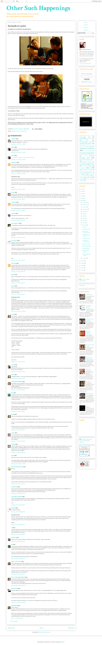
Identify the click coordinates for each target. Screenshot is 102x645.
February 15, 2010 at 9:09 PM (18, 534)
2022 (82, 189)
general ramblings (88, 148)
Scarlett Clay (14, 486)
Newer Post (11, 628)
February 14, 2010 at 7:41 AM (18, 483)
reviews (81, 171)
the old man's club (86, 229)
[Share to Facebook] (40, 129)
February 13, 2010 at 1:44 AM (18, 199)
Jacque (13, 274)
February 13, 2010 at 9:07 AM (18, 283)
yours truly (81, 180)
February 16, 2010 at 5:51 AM (18, 541)
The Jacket (88, 381)
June (84, 216)
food (88, 146)
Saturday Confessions (89, 171)
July (83, 213)
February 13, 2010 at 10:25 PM (18, 452)
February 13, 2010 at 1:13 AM (18, 189)
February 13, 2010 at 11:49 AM (18, 311)
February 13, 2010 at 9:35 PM (18, 441)
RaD (12, 392)
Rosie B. (13, 213)
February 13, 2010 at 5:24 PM (18, 390)
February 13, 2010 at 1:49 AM (18, 210)
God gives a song (86, 238)
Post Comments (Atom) (44, 632)
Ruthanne (13, 537)
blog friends (82, 285)
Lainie (12, 314)
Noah (89, 166)
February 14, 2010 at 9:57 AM (18, 493)
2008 (82, 263)
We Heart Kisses (85, 248)
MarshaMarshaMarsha (86, 49)
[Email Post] (32, 129)
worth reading (89, 179)
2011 (82, 198)
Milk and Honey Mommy (17, 466)
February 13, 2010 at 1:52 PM (18, 371)
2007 (82, 265)
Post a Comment (14, 621)
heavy (87, 406)
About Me (89, 135)
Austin (81, 139)
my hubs (92, 164)
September (85, 209)
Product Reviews (83, 169)
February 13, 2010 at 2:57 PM (18, 378)
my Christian (83, 164)
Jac (12, 544)
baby (87, 138)
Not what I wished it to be (90, 345)
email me (86, 27)
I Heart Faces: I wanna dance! (85, 241)
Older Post (71, 628)
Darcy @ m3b (14, 588)
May (84, 218)
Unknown (13, 202)
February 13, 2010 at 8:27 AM (18, 271)
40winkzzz (13, 162)
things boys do (88, 177)
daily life (13, 131)
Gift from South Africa (85, 251)
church (91, 138)
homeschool (19, 131)
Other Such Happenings (38, 7)
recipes (90, 169)
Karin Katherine (15, 223)
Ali (11, 527)
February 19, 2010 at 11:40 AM (18, 602)
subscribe (86, 30)
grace (12, 455)
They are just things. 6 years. (89, 357)
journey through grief (86, 157)
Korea (83, 161)
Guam (93, 152)
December (85, 202)
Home (41, 628)
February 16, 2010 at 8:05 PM (18, 558)
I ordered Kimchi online (86, 235)
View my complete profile (85, 63)
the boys (24, 131)
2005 (82, 270)
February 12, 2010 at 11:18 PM (18, 152)
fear (84, 146)
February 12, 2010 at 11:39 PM (18, 173)
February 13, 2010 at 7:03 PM (18, 411)
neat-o (84, 166)
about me (86, 25)
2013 (82, 193)
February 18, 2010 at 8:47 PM (18, 574)
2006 (82, 267)
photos (88, 168)
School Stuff (82, 172)
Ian (84, 156)
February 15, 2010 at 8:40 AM (18, 512)
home (86, 22)
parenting (81, 168)
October (84, 207)
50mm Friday (82, 135)
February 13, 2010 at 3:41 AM (18, 237)
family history (82, 145)
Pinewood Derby (89, 393)
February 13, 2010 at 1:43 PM (18, 361)
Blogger (63, 642)
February (85, 225)
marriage (81, 163)
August (84, 211)
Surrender (84, 227)
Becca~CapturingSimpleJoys (18, 577)
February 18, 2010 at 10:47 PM (18, 585)
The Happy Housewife (16, 496)
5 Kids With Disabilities (16, 381)
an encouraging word (86, 136)
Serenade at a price (86, 244)
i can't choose (89, 294)
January (84, 258)
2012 (82, 196)
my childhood (89, 163)
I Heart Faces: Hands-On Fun (86, 232)
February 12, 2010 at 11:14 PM (18, 144)
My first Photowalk (86, 246)
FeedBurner (89, 82)
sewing (90, 174)
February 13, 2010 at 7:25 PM (18, 430)
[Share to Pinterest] (41, 129)
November (85, 204)
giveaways (85, 150)
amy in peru (14, 240)
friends (92, 146)
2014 (82, 191)
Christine (13, 138)
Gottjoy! (13, 444)
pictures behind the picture (86, 254)
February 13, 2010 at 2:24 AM (18, 220)
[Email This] (35, 129)
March (84, 223)
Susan (12, 192)
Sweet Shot (81, 176)
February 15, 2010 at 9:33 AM (18, 524)
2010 (82, 200)
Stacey (13, 364)
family (89, 143)
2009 (82, 261)
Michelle (13, 508)
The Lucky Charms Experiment (88, 333)
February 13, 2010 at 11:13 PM (18, 463)
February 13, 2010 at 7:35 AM (18, 260)
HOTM (92, 154)
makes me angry (89, 161)
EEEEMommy (14, 605)
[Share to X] (38, 129)
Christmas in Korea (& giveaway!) (89, 307)
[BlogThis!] (37, 129)
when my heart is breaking (89, 319)
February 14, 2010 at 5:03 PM (18, 505)
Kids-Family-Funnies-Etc (86, 160)
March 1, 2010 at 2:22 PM (17, 618)
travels (81, 179)
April (84, 220)
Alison (12, 147)
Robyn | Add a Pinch (16, 561)
